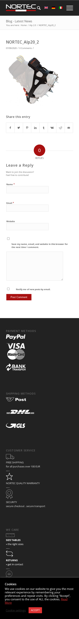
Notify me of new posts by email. (33, 289)
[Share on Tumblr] (44, 128)
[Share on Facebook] (10, 128)
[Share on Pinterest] (27, 128)
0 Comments (25, 48)
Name (10, 184)
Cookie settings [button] (16, 610)
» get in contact (14, 564)
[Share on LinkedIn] (35, 128)
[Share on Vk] (52, 128)
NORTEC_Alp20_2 (22, 42)
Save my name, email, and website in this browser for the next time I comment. (40, 246)
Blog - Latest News (19, 21)
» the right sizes (14, 544)
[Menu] (68, 8)
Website (10, 221)
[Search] (37, 8)
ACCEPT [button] (35, 610)
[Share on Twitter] (19, 128)
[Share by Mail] (69, 128)
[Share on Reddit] (60, 128)
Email (10, 203)
